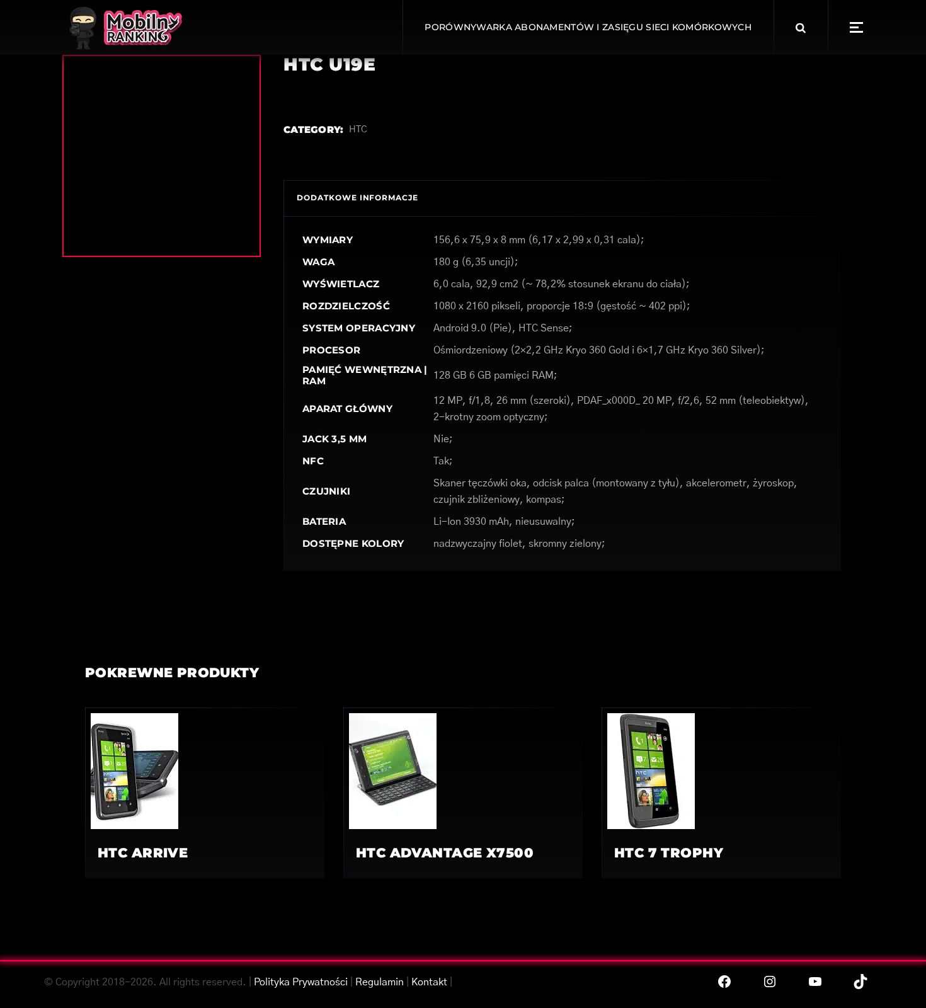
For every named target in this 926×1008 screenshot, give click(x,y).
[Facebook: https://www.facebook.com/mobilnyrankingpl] (724, 981)
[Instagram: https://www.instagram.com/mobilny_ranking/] (769, 981)
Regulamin (379, 982)
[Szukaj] (801, 27)
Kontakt (429, 982)
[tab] (357, 198)
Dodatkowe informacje (357, 197)
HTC (358, 129)
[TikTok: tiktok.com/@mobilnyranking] (860, 981)
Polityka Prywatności (301, 982)
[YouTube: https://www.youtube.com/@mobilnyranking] (815, 981)
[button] (856, 27)
